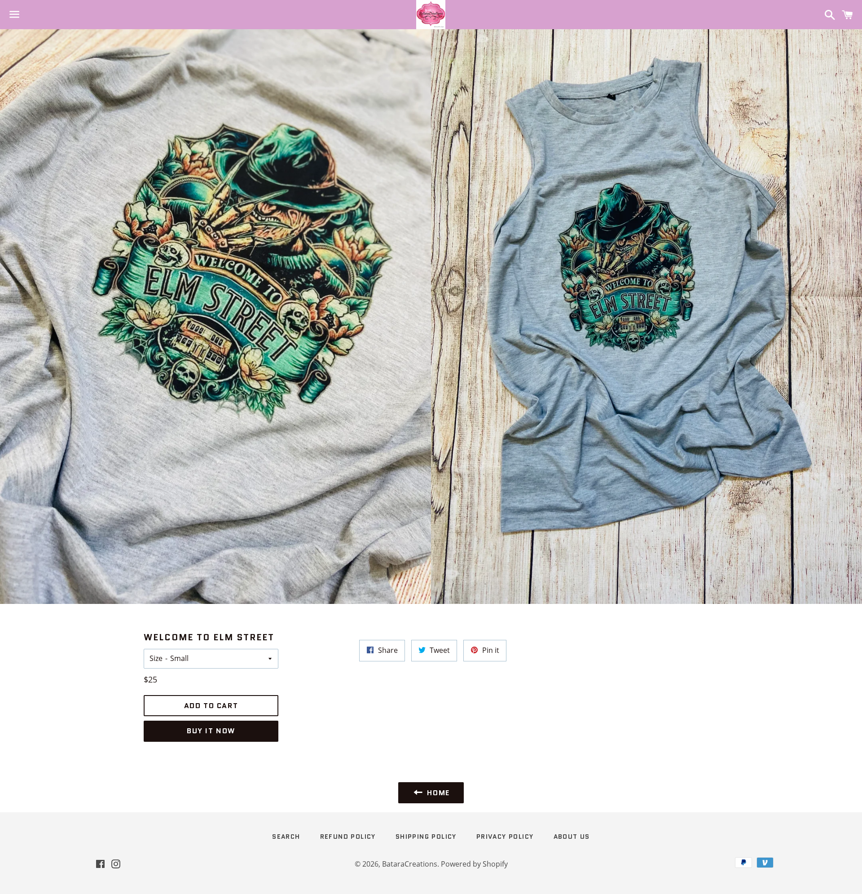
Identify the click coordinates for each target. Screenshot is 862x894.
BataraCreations (409, 864)
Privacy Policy (505, 836)
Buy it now (211, 731)
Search (286, 836)
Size (156, 658)
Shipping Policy (426, 836)
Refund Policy (348, 836)
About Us (572, 836)
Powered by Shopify (474, 864)
